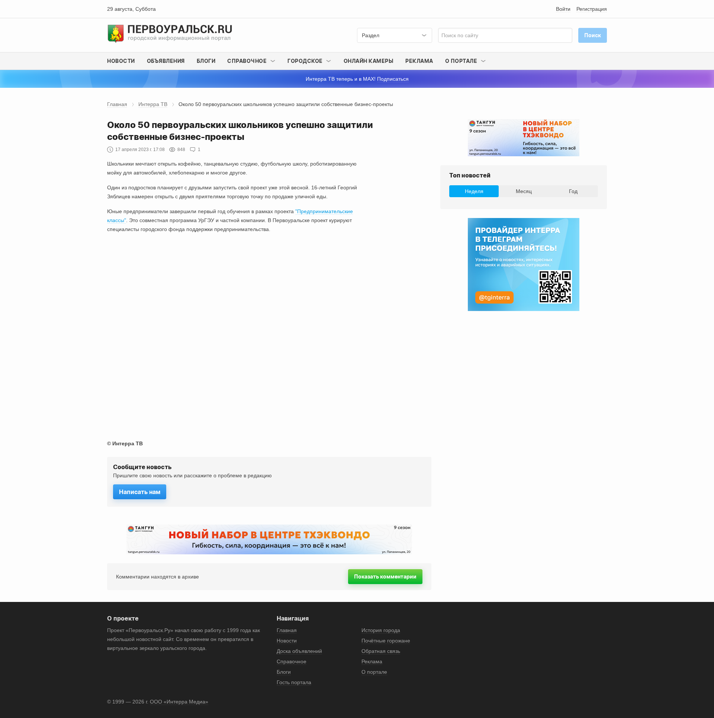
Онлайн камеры (369, 61)
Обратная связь (380, 651)
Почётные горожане (385, 641)
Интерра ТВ (152, 104)
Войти (563, 9)
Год (573, 191)
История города (380, 630)
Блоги (206, 61)
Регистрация (591, 9)
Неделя (474, 191)
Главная (117, 104)
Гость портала (294, 682)
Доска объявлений (299, 651)
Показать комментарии (385, 576)
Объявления (166, 61)
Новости (121, 61)
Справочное (291, 661)
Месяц (524, 191)
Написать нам (139, 492)
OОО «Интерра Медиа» (179, 702)
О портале (374, 672)
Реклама (419, 61)
